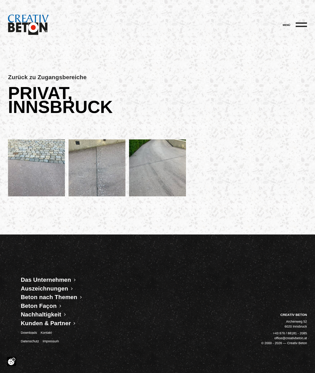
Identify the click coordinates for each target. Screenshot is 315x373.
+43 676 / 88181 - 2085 (290, 333)
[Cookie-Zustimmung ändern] (11, 361)
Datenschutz (30, 341)
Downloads (29, 332)
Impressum (51, 341)
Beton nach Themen (49, 297)
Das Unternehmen (46, 279)
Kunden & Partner (46, 323)
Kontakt (46, 332)
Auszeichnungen (44, 288)
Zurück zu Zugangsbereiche (47, 77)
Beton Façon (39, 306)
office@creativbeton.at (290, 338)
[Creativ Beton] (28, 25)
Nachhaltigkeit (41, 314)
